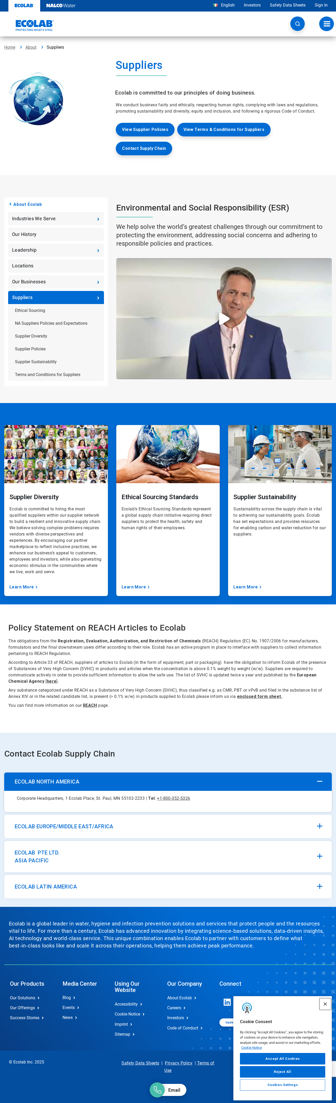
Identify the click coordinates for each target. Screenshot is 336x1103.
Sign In (321, 5)
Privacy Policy (178, 1063)
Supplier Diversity (31, 336)
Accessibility (126, 1004)
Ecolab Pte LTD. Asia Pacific (37, 857)
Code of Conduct (182, 1027)
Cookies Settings (282, 1085)
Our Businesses (29, 281)
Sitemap (122, 1034)
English (227, 5)
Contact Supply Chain (144, 148)
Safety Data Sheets (288, 5)
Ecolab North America (47, 782)
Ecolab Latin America (46, 887)
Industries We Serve (34, 218)
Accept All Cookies (282, 1059)
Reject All (282, 1072)
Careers (174, 1007)
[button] (297, 23)
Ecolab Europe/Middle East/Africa (64, 826)
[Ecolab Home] (29, 25)
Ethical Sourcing (30, 310)
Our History (24, 234)
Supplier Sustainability (36, 361)
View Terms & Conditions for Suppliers (223, 129)
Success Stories (24, 1017)
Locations (23, 265)
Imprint (121, 1024)
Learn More (21, 586)
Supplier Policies (30, 348)
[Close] (325, 1004)
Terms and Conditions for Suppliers (47, 374)
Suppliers (22, 297)
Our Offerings (22, 1007)
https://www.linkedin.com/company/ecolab (227, 1002)
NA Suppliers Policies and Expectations (51, 323)
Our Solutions (22, 997)
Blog (66, 997)
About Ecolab (27, 204)
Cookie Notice (251, 1048)
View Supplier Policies (145, 129)
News (67, 1017)
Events (68, 1007)
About (30, 47)
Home (9, 47)
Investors (252, 5)
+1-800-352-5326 (173, 798)
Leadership (24, 250)
